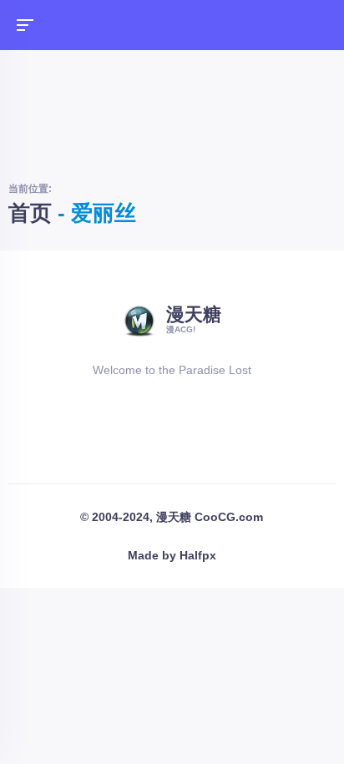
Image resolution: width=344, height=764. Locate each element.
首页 (30, 212)
